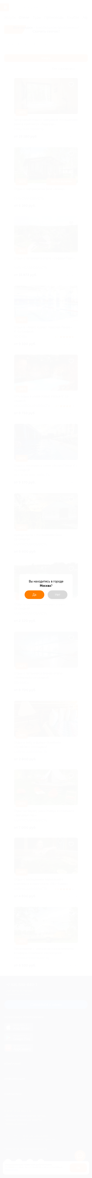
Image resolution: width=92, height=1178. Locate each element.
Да (34, 594)
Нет (57, 594)
